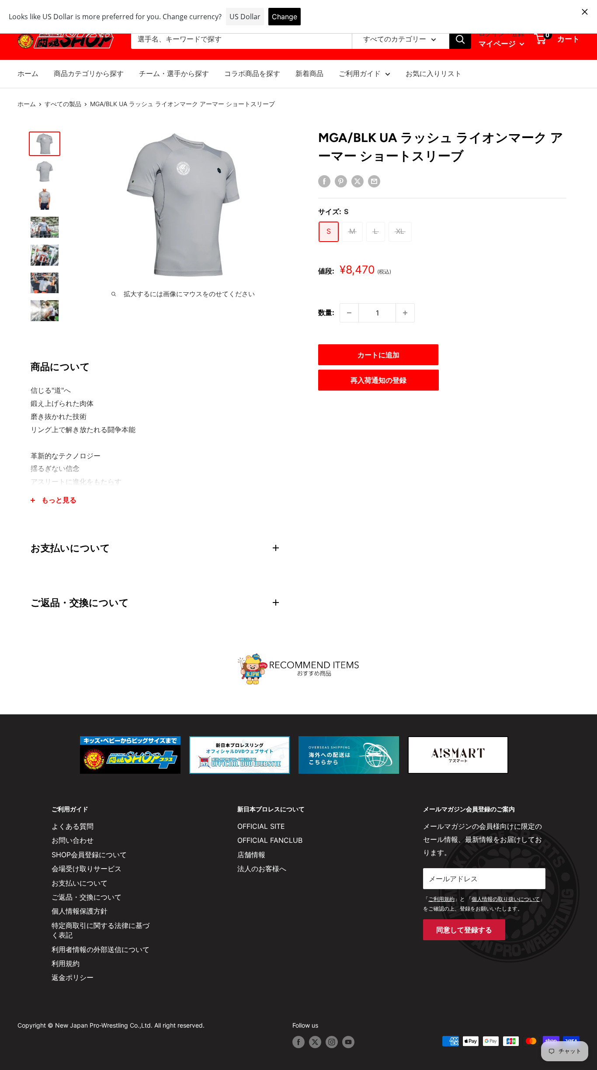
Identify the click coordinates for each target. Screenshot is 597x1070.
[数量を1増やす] (405, 313)
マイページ (498, 43)
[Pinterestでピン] (341, 180)
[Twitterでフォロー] (315, 1042)
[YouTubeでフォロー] (348, 1042)
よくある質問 (73, 826)
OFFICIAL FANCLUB (269, 840)
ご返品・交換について (86, 897)
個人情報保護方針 (80, 911)
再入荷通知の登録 (378, 380)
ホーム (27, 73)
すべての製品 (63, 103)
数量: (326, 312)
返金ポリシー (73, 977)
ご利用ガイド (360, 73)
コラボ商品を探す (252, 73)
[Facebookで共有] (324, 180)
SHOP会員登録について (89, 854)
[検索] (460, 39)
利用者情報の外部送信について (100, 949)
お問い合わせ (73, 840)
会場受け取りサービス (86, 868)
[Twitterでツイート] (357, 180)
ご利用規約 (441, 899)
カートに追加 (378, 354)
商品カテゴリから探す (89, 73)
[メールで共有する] (374, 180)
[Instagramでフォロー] (332, 1042)
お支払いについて (80, 883)
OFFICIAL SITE (261, 826)
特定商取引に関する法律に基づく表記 (100, 930)
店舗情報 (251, 854)
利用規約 (66, 963)
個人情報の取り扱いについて (506, 899)
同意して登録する (464, 929)
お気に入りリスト (434, 73)
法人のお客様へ (261, 868)
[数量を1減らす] (349, 313)
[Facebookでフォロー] (298, 1042)
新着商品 (309, 73)
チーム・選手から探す (174, 73)
